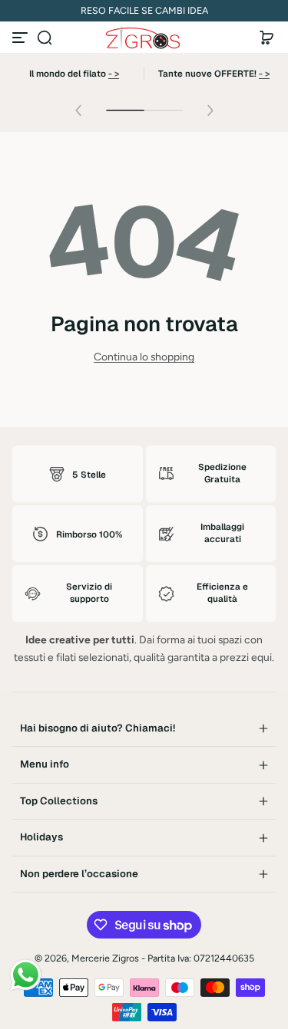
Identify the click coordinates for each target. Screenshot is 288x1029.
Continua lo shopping (144, 356)
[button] (44, 37)
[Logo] (144, 38)
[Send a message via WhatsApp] (26, 975)
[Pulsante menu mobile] (21, 37)
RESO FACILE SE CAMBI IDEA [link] (144, 10)
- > (113, 73)
